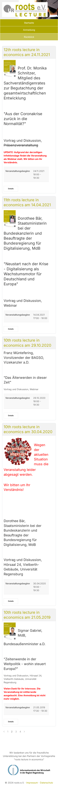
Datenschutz (46, 782)
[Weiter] (24, 731)
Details (11, 189)
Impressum (32, 782)
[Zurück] (4, 731)
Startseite (29, 22)
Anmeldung (29, 29)
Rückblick (29, 37)
